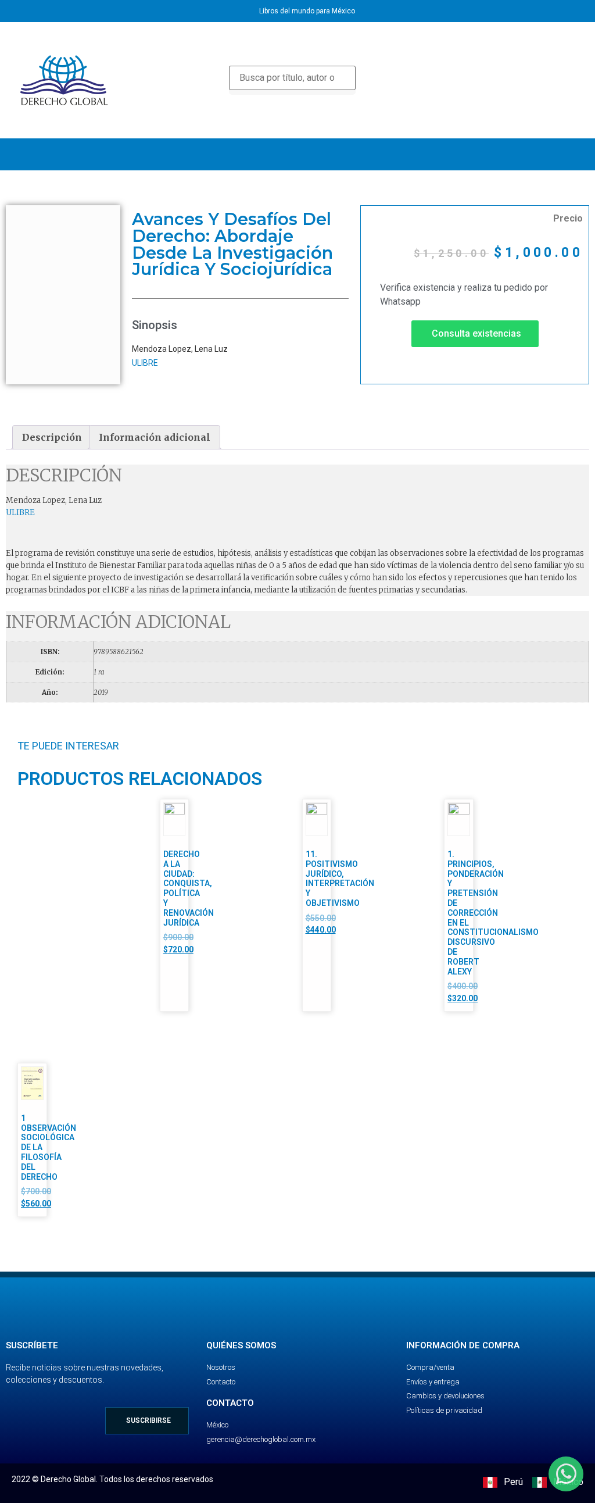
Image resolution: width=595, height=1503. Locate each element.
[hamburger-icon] (570, 154)
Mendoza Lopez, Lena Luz (180, 349)
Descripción (52, 437)
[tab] (52, 437)
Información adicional (154, 437)
